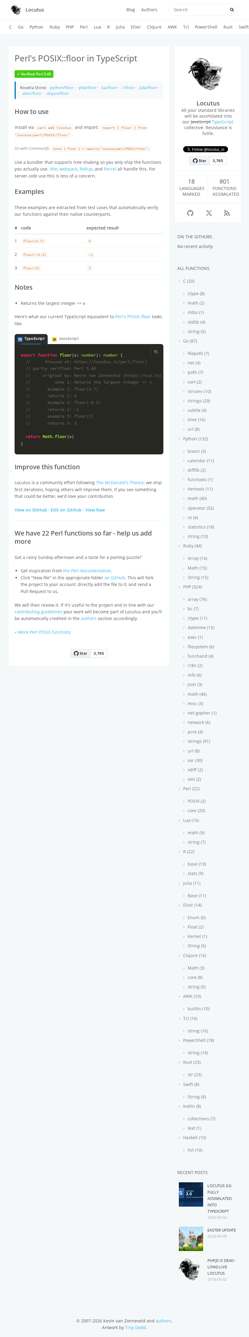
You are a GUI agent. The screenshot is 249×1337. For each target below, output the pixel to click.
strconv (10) (198, 391)
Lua (97, 27)
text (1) (193, 1128)
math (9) (195, 833)
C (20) (188, 281)
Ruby (54, 27)
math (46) (196, 694)
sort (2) (194, 382)
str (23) (194, 1074)
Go (20, 27)
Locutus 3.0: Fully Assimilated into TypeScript (219, 1198)
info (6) (194, 675)
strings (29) (198, 401)
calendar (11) (200, 460)
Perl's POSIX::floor (133, 316)
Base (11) (196, 895)
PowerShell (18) (198, 1040)
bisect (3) (196, 451)
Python (36, 27)
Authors (149, 9)
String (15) (197, 577)
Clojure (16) (194, 955)
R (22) (188, 851)
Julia (120, 27)
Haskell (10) (194, 1137)
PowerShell (206, 27)
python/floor (61, 87)
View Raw (95, 510)
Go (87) (189, 341)
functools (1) (199, 479)
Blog (130, 9)
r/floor (128, 87)
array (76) (196, 599)
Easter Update (221, 1230)
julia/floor (148, 87)
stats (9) (194, 873)
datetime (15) (200, 627)
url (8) (193, 429)
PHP (70, 27)
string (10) (197, 536)
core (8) (194, 977)
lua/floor (109, 87)
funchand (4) (199, 656)
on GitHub (114, 578)
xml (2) (193, 779)
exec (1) (194, 637)
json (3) (194, 684)
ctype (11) (196, 618)
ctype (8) (195, 293)
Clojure (154, 27)
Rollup (86, 169)
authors (89, 618)
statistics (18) (200, 527)
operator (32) (200, 508)
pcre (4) (194, 732)
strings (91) (198, 741)
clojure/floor (57, 93)
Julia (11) (191, 883)
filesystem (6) (200, 647)
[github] (190, 213)
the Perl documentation (87, 571)
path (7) (194, 372)
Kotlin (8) (191, 1106)
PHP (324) (192, 587)
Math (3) (195, 968)
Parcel (110, 169)
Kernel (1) (196, 936)
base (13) (196, 864)
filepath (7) (197, 353)
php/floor (87, 87)
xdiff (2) (194, 770)
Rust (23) (191, 1062)
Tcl (186, 27)
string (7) (196, 842)
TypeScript (223, 122)
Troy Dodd (135, 1327)
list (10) (194, 1150)
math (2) (195, 303)
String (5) (196, 946)
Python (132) (195, 439)
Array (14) (196, 558)
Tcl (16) (189, 1018)
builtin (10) (198, 1008)
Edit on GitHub (66, 510)
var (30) (194, 760)
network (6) (198, 722)
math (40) (196, 498)
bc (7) (192, 609)
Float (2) (194, 927)
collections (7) (200, 1119)
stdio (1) (195, 312)
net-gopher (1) (201, 713)
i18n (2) (194, 665)
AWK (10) (191, 996)
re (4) (192, 517)
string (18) (197, 1053)
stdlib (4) (195, 322)
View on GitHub (31, 510)
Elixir (136, 27)
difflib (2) (196, 470)
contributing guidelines (38, 612)
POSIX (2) (196, 801)
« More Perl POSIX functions (43, 632)
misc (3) (194, 703)
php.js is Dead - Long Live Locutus (221, 1267)
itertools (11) (199, 489)
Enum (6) (196, 917)
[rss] (227, 213)
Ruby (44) (192, 546)
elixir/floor (31, 93)
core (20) (195, 810)
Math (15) (196, 568)
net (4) (193, 363)
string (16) (197, 1031)
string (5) (196, 331)
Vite (53, 169)
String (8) (196, 1097)
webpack (68, 169)
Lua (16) (190, 820)
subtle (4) (196, 410)
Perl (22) (191, 788)
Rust (228, 27)
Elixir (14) (192, 905)
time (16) (195, 419)
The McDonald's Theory (120, 482)
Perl (84, 27)
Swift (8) (190, 1084)
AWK (172, 27)
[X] (209, 213)
